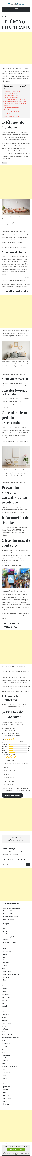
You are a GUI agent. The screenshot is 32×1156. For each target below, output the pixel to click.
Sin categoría (6, 1081)
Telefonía (5, 1092)
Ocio (3, 1049)
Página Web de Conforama (15, 112)
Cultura (4, 980)
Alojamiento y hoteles (9, 937)
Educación (5, 994)
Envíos (4, 1009)
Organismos (6, 1055)
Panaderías (5, 1058)
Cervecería (5, 963)
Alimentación (6, 934)
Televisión (5, 1095)
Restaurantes (6, 1072)
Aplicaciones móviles (9, 942)
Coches (4, 966)
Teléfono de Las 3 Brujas (10, 917)
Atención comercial (12, 97)
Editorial (4, 991)
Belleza (4, 960)
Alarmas (4, 931)
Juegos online (6, 1023)
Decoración (6, 16)
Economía (5, 989)
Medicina (5, 1032)
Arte (3, 945)
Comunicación (6, 971)
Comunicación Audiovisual (11, 974)
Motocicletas (6, 1043)
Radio (4, 1069)
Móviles (4, 1046)
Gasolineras (6, 1015)
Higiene (4, 1017)
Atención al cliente (11, 93)
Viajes (4, 1107)
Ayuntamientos (7, 951)
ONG (3, 1052)
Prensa (4, 1064)
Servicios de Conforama (11, 116)
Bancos (4, 954)
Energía (4, 1003)
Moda (3, 1040)
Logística (5, 1029)
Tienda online (6, 1098)
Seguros (4, 1078)
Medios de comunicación (10, 1038)
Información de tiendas (11, 108)
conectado (20, 852)
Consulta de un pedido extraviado (15, 101)
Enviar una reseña (12, 795)
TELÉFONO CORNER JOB (16, 840)
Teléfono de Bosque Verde (11, 908)
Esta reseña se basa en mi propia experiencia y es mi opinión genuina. (17, 790)
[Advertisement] (16, 48)
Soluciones (5, 1084)
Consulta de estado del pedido (16, 99)
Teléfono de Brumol (8, 919)
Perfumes (5, 1061)
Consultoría (5, 977)
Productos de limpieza (9, 1066)
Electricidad (6, 997)
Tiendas (4, 1101)
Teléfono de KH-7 (8, 911)
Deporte (4, 986)
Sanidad (4, 1075)
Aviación (4, 948)
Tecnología (5, 1089)
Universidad (6, 1104)
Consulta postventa (12, 95)
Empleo (4, 1000)
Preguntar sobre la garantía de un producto (15, 104)
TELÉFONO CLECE (16, 838)
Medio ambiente (7, 1035)
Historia (4, 1020)
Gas (3, 1012)
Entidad (4, 1006)
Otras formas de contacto (12, 110)
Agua (3, 928)
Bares (4, 957)
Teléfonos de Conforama (12, 91)
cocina (4, 968)
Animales (5, 940)
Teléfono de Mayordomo (10, 914)
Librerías (4, 1026)
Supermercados (7, 1087)
